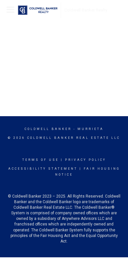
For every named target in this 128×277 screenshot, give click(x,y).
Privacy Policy (85, 159)
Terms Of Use (40, 159)
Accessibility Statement (42, 168)
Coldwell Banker (48, 129)
